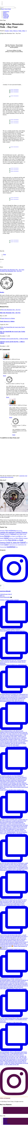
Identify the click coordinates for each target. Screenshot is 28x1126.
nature (1, 540)
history (22, 536)
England (2, 536)
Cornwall (24, 534)
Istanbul (2, 538)
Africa (11, 30)
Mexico (17, 538)
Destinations (6, 11)
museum (26, 538)
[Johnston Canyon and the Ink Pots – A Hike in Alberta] (14, 338)
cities (20, 534)
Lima (14, 538)
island (25, 536)
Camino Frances (21, 532)
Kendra (7, 30)
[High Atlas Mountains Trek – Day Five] (10, 309)
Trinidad (2, 544)
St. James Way (15, 542)
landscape (11, 538)
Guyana (16, 536)
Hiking (5, 12)
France (13, 536)
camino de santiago (7, 532)
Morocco (15, 30)
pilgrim (14, 540)
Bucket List (6, 15)
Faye (4, 359)
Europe (7, 536)
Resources (5, 14)
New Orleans (5, 540)
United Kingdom (21, 544)
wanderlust (11, 547)
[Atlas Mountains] (14, 89)
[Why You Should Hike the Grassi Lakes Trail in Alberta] (14, 328)
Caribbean (13, 534)
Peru (9, 540)
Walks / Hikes (21, 30)
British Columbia (19, 530)
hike (19, 536)
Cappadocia (7, 534)
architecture (12, 530)
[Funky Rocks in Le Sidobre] (7, 318)
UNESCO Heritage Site (13, 544)
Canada (2, 534)
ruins (18, 540)
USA (25, 544)
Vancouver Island (3, 547)
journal (6, 538)
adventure (2, 530)
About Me (5, 17)
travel (23, 542)
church (17, 534)
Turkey (6, 544)
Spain (8, 542)
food (11, 536)
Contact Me (6, 16)
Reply (4, 375)
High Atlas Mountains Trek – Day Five (10, 312)
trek (27, 542)
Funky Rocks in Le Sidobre (7, 321)
